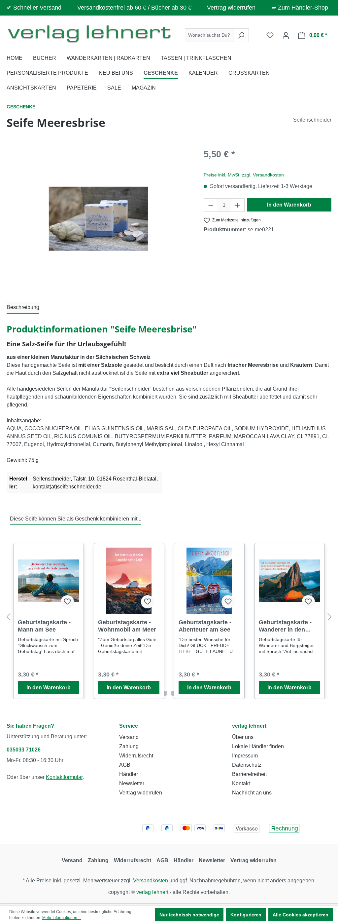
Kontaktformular (64, 777)
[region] (98, 219)
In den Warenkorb (289, 205)
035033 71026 (24, 749)
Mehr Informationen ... (61, 917)
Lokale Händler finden (258, 746)
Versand (129, 737)
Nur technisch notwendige (189, 914)
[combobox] (209, 35)
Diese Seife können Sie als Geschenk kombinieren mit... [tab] (75, 518)
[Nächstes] (330, 617)
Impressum (245, 755)
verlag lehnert (249, 726)
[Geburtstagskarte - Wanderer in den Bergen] (289, 581)
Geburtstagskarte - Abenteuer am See (205, 626)
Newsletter (131, 783)
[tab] (23, 308)
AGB (124, 765)
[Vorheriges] (8, 617)
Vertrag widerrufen (231, 7)
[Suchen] (241, 35)
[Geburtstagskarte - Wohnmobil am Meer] (128, 581)
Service (128, 726)
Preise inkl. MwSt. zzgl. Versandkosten (244, 174)
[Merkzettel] (270, 35)
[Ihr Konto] (286, 35)
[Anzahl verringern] (211, 205)
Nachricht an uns (252, 792)
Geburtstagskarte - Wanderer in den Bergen (285, 626)
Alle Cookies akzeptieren (300, 914)
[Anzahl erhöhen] (238, 205)
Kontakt (241, 783)
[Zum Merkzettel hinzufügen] (67, 601)
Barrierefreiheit (249, 774)
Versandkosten (150, 880)
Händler (128, 774)
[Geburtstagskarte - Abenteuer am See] (209, 581)
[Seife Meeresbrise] (98, 219)
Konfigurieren (245, 914)
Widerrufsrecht (136, 755)
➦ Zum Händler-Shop (299, 7)
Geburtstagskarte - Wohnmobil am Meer (127, 626)
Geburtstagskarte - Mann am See (44, 626)
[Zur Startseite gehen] (89, 34)
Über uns (243, 737)
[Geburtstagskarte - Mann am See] (48, 581)
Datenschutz (246, 765)
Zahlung (129, 746)
